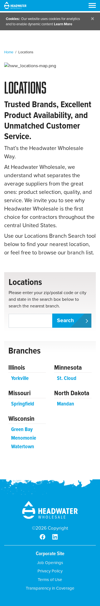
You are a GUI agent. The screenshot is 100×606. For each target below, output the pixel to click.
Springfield (22, 404)
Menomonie (23, 438)
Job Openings (50, 563)
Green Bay (22, 429)
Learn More (63, 24)
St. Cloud (66, 378)
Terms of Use (50, 580)
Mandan (65, 404)
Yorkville (20, 378)
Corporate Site (50, 553)
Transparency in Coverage (50, 588)
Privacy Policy (50, 571)
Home (8, 52)
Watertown (22, 446)
